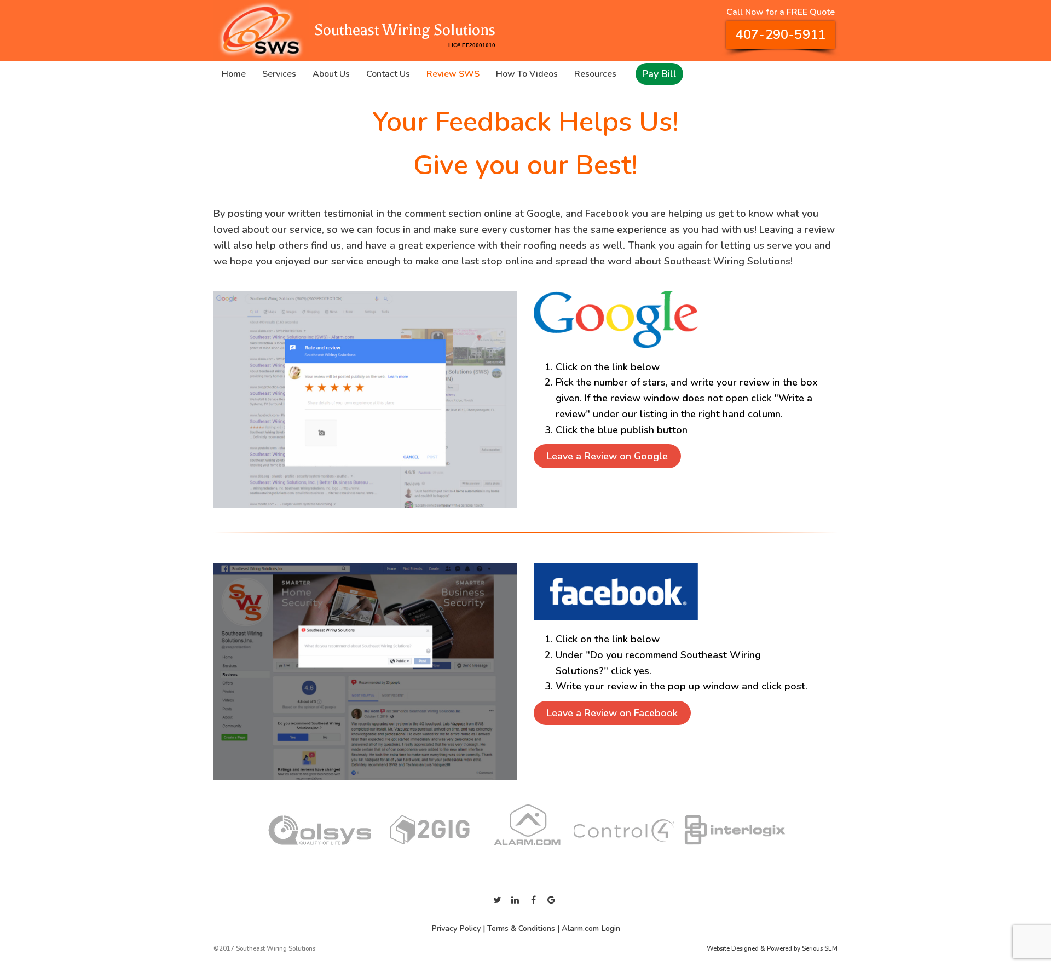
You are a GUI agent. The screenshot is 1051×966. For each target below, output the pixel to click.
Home (234, 74)
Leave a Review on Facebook (612, 713)
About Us (331, 74)
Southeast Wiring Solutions (403, 30)
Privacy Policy (456, 928)
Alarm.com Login (591, 928)
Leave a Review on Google (607, 456)
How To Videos (527, 74)
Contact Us (388, 74)
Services (279, 74)
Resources (595, 74)
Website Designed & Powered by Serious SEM (772, 948)
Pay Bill (659, 74)
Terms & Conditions (521, 928)
